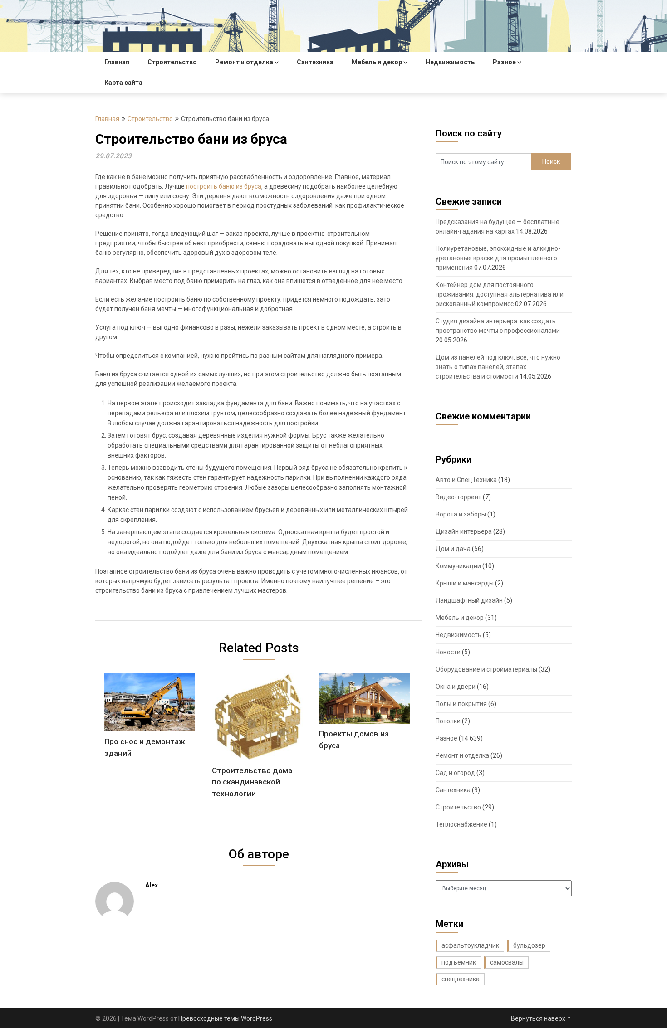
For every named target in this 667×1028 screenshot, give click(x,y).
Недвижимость (450, 62)
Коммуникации (458, 566)
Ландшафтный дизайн (469, 600)
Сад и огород (455, 772)
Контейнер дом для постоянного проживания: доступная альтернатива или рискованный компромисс (500, 294)
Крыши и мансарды (465, 583)
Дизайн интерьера (464, 531)
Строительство (172, 62)
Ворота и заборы (461, 514)
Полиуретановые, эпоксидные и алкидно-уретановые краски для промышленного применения (498, 258)
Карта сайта (123, 82)
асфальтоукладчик (470, 945)
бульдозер (529, 945)
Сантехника (315, 62)
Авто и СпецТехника (466, 479)
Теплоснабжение (461, 824)
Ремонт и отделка (244, 62)
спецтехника (460, 979)
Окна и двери (456, 686)
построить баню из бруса (223, 186)
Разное (504, 62)
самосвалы (507, 962)
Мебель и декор (377, 62)
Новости (448, 652)
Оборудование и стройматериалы (486, 669)
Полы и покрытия (461, 703)
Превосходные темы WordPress (225, 1018)
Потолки (448, 721)
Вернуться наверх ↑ (541, 1018)
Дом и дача (453, 548)
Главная (116, 62)
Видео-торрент (458, 497)
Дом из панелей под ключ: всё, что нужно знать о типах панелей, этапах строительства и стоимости (498, 367)
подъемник (458, 962)
